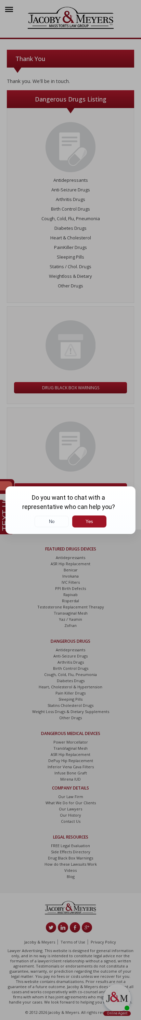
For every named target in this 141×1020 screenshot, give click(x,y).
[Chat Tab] (70, 510)
